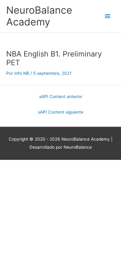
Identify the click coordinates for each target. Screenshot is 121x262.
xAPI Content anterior (60, 96)
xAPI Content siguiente (60, 112)
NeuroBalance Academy (39, 16)
